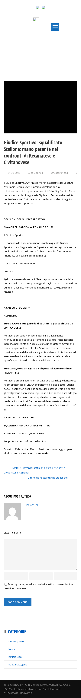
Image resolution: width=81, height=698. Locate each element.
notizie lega (15, 656)
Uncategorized (59, 172)
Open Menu (55, 27)
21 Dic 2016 (14, 172)
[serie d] (40, 107)
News (11, 649)
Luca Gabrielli (35, 172)
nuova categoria (17, 664)
